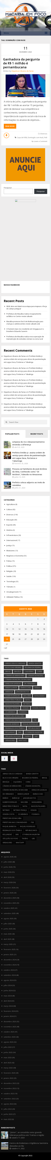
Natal (27, 700)
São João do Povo (13, 736)
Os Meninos (10, 712)
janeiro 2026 (8, 893)
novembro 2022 (10, 1088)
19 (19, 634)
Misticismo (10, 550)
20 (25, 634)
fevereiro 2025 (9, 949)
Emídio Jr (9, 692)
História (9, 530)
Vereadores (10, 740)
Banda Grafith (35, 663)
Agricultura (10, 504)
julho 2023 (8, 1047)
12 (19, 629)
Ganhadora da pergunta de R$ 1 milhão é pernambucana (21, 63)
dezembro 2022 (10, 1083)
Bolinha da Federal (33, 667)
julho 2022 (8, 1109)
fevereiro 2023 (9, 1073)
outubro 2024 (9, 970)
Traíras (27, 736)
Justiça (8, 545)
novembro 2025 (10, 903)
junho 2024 (8, 990)
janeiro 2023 (8, 1078)
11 (13, 629)
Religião (9, 571)
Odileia (25, 708)
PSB (35, 720)
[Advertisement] (25, 164)
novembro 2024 (10, 965)
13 (25, 629)
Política (9, 566)
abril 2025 (7, 939)
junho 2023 (8, 1052)
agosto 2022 (8, 1104)
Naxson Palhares (12, 704)
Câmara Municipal (35, 675)
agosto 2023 (8, 1042)
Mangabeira (39, 696)
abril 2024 (7, 1001)
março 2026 (8, 882)
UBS (36, 736)
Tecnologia (10, 581)
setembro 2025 (9, 913)
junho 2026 (8, 867)
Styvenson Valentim (33, 732)
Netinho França (12, 708)
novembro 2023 (10, 1026)
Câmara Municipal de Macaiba (18, 679)
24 (7, 639)
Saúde (9, 576)
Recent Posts (36, 434)
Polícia (8, 561)
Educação (10, 520)
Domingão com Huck (35, 137)
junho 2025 (8, 929)
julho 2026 (8, 862)
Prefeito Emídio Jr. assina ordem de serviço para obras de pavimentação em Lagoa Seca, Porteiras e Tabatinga (25, 359)
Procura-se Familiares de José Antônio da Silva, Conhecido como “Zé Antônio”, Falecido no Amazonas (29, 472)
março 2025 (8, 944)
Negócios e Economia (14, 556)
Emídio (37, 688)
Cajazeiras (29, 671)
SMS (19, 732)
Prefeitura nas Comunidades (17, 720)
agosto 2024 (8, 980)
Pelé (45, 137)
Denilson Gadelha (13, 683)
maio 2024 (8, 996)
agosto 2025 (8, 918)
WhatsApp (23, 740)
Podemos (23, 712)
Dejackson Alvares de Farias (23, 71)
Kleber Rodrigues (12, 696)
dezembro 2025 (10, 898)
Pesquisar (8, 187)
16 (44, 629)
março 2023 (8, 1068)
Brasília (17, 671)
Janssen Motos (22, 692)
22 (38, 634)
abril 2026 (7, 877)
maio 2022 (8, 1119)
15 (38, 629)
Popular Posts (12, 434)
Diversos (43, 134)
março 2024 (8, 1006)
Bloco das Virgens (13, 667)
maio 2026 (8, 872)
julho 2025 (8, 923)
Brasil (8, 671)
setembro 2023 (9, 1037)
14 (32, 629)
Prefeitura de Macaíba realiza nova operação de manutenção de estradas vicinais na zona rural (25, 337)
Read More (10, 127)
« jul (5, 648)
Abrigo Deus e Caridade (15, 663)
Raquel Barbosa (12, 724)
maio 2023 (8, 1057)
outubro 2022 (9, 1093)
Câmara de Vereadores (14, 675)
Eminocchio (26, 688)
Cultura (9, 509)
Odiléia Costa (38, 708)
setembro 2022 (9, 1098)
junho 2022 (8, 1114)
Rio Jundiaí (10, 732)
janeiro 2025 (8, 954)
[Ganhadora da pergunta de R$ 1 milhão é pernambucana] (25, 85)
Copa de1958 (22, 137)
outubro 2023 (9, 1032)
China (39, 671)
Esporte (9, 525)
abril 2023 (7, 1062)
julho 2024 (8, 985)
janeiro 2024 (8, 1016)
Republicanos (34, 728)
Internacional (11, 540)
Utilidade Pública (12, 597)
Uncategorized (12, 592)
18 (13, 634)
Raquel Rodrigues (30, 724)
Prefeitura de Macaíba (14, 716)
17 (7, 634)
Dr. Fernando (30, 683)
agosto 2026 (8, 857)
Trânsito (9, 587)
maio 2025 (8, 934)
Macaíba (27, 696)
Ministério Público (13, 700)
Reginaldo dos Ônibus (15, 728)
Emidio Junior (11, 688)
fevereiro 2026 (9, 887)
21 (32, 634)
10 (7, 629)
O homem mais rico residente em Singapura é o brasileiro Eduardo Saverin (25, 330)
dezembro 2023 (10, 1021)
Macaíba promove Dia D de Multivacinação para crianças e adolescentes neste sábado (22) (24, 322)
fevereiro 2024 (9, 1011)
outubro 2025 (9, 908)
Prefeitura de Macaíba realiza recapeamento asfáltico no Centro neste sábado (23, 315)
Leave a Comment (40, 141)
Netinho (26, 704)
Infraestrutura (12, 535)
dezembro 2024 (10, 959)
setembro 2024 (9, 975)
